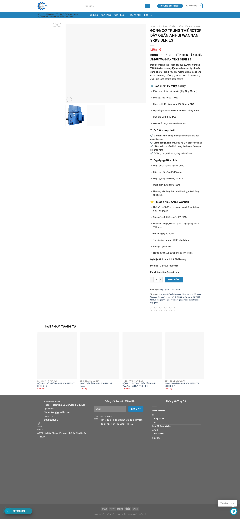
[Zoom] (69, 99)
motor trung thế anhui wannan (169, 294)
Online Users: (159, 411)
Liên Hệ (148, 15)
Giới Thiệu (106, 15)
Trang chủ (93, 15)
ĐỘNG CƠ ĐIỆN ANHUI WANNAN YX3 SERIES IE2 (182, 384)
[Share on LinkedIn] (173, 309)
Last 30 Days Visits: (161, 426)
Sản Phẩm (119, 15)
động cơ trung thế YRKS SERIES (170, 297)
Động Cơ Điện (169, 26)
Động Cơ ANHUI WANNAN (189, 26)
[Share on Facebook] (153, 309)
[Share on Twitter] (158, 309)
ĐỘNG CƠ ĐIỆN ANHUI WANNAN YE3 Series (96, 384)
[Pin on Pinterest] (168, 309)
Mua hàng (174, 279)
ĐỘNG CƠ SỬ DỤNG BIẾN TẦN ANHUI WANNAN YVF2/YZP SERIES (139, 384)
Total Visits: (158, 434)
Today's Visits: (159, 418)
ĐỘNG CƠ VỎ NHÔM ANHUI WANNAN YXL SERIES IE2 (56, 384)
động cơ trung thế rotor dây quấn (170, 300)
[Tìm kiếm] (147, 6)
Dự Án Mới (135, 15)
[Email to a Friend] (163, 309)
